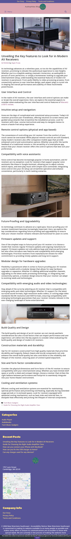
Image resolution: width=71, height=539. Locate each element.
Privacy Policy (31, 1)
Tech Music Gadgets (11, 403)
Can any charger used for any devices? (18, 452)
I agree (37, 537)
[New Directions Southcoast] (43, 6)
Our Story (20, 1)
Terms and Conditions (46, 1)
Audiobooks (6, 422)
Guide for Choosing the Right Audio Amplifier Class (22, 405)
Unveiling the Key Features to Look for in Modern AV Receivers (28, 442)
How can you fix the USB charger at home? (20, 449)
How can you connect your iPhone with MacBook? (23, 447)
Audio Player (7, 420)
